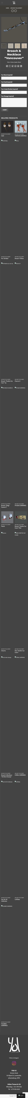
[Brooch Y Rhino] (21, 197)
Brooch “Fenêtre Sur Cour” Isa (7, 382)
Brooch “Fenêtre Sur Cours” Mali (20, 527)
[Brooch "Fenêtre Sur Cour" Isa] (7, 320)
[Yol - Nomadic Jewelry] (14, 2)
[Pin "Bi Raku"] (7, 197)
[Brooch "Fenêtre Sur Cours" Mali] (21, 517)
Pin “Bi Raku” (5, 258)
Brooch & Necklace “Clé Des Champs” (6, 776)
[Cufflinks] (21, 838)
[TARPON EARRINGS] (21, 127)
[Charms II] (21, 320)
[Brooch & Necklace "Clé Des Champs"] (7, 714)
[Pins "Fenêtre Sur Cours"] (21, 590)
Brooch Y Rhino (19, 258)
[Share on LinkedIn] (21, 66)
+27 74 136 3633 (15, 1089)
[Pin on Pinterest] (18, 66)
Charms (3, 651)
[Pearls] (7, 517)
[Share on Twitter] (12, 66)
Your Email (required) (6, 82)
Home (7, 8)
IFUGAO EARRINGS (20, 505)
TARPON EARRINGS (21, 136)
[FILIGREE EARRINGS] (7, 963)
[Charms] (7, 590)
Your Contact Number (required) (9, 89)
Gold (2, 136)
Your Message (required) (7, 96)
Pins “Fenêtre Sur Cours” (20, 651)
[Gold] (7, 127)
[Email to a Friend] (15, 66)
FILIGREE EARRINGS (4, 1024)
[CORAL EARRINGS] (21, 714)
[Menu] (2, 3)
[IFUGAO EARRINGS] (21, 444)
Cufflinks (17, 899)
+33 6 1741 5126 (17, 1087)
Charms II (17, 381)
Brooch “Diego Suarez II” (5, 506)
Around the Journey (16, 8)
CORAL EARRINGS (20, 775)
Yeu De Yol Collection (4, 900)
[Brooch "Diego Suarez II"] (7, 444)
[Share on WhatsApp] (7, 66)
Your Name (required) (6, 75)
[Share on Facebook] (10, 66)
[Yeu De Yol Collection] (7, 838)
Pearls (3, 526)
